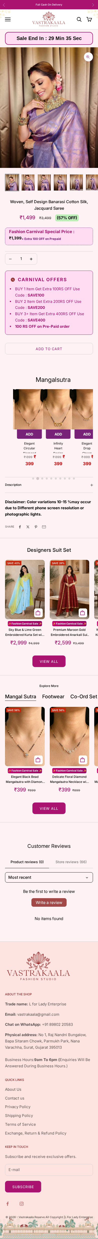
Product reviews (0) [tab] (27, 862)
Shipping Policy (19, 1115)
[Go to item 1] (12, 182)
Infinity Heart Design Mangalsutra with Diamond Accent (58, 447)
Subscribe (23, 1187)
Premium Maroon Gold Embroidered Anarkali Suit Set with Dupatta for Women (69, 633)
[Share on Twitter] (28, 526)
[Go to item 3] (44, 182)
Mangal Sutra (20, 697)
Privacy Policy (17, 1106)
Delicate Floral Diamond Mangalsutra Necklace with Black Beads (69, 780)
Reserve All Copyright (49, 1217)
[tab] (33, 479)
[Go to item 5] (76, 182)
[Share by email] (44, 526)
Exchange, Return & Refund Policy (35, 1133)
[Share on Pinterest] (36, 526)
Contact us (14, 1098)
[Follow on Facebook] (8, 1203)
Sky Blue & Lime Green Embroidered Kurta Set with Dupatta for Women (24, 633)
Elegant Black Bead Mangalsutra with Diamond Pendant (25, 780)
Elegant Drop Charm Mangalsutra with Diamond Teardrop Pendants (87, 447)
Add (29, 434)
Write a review (49, 902)
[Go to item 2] (28, 182)
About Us (13, 1089)
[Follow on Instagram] (22, 1203)
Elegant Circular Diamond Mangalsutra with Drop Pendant (29, 447)
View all (49, 661)
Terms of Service (20, 1124)
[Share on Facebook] (20, 526)
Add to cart (49, 349)
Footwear (53, 697)
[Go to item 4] (60, 182)
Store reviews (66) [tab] (71, 862)
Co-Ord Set (83, 697)
